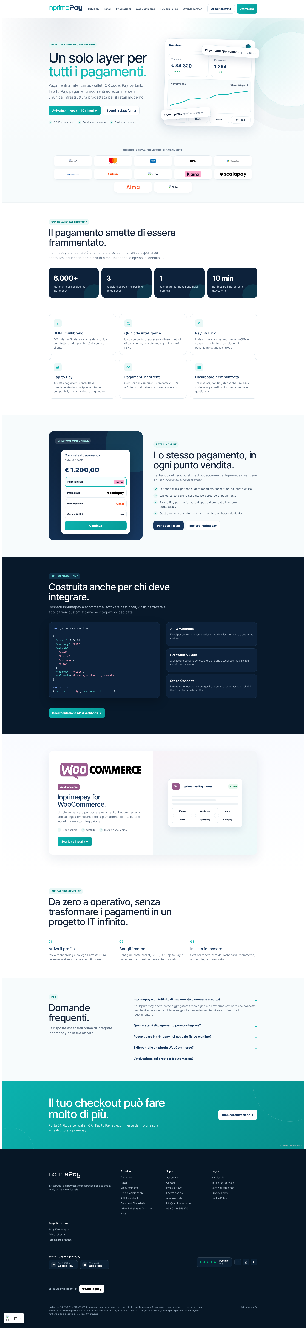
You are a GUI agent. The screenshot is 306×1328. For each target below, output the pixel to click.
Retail (107, 8)
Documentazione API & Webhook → (76, 713)
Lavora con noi (174, 1192)
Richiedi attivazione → (237, 1115)
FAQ (123, 1213)
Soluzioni (94, 8)
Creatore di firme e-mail (291, 1145)
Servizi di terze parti (223, 1187)
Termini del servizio (223, 1182)
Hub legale (218, 1177)
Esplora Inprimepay (203, 525)
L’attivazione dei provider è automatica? (164, 1058)
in (254, 1262)
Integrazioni (123, 8)
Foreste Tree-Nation (60, 1239)
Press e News (174, 1187)
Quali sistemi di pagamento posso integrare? (167, 1025)
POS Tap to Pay (169, 8)
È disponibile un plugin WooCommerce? (164, 1047)
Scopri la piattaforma (121, 110)
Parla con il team (168, 525)
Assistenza (172, 1177)
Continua (95, 525)
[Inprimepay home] (65, 8)
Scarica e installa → (74, 841)
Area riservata (221, 8)
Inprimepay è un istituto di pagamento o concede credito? (177, 999)
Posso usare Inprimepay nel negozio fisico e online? (173, 1036)
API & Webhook (130, 1198)
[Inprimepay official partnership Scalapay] (91, 1289)
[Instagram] (246, 1262)
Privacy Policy (220, 1192)
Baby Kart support (59, 1229)
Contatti (170, 1182)
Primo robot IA (57, 1234)
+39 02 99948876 (177, 1208)
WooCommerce (145, 8)
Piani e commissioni (132, 1192)
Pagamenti (127, 1177)
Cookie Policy (219, 1198)
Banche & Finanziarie (133, 1203)
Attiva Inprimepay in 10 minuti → (74, 110)
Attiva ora (247, 8)
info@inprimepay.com (178, 1203)
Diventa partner (192, 8)
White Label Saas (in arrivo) (137, 1208)
